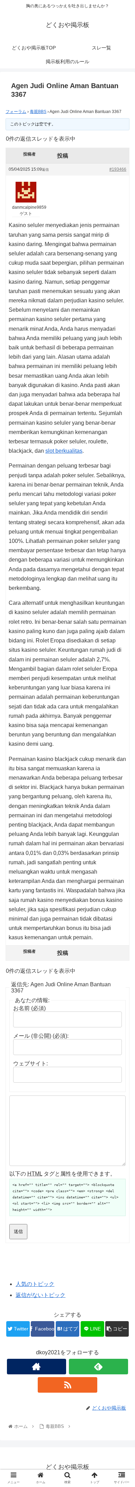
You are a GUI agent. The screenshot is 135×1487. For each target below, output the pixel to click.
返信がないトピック (40, 1295)
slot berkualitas (63, 451)
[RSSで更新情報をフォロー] (67, 1385)
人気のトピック (35, 1284)
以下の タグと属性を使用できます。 (62, 1174)
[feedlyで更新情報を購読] (98, 1366)
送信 (18, 1231)
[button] (121, 916)
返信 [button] (45, 169)
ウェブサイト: (30, 1063)
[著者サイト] (36, 1366)
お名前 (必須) (29, 1008)
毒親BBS (38, 111)
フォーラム (16, 111)
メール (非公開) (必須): (41, 1036)
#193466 (117, 169)
